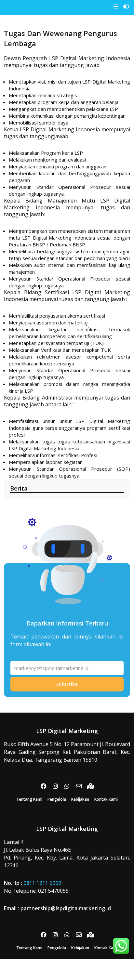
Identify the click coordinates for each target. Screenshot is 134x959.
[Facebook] (44, 786)
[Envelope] (79, 786)
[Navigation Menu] (116, 6)
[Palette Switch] (126, 6)
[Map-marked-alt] (90, 786)
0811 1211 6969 (42, 883)
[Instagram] (55, 786)
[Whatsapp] (67, 786)
